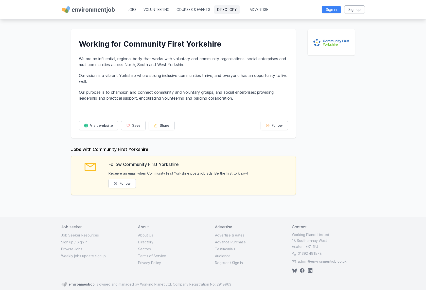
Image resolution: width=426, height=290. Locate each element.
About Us (145, 235)
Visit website (101, 125)
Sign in (82, 242)
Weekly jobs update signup (83, 256)
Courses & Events (193, 9)
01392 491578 (309, 253)
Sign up (67, 242)
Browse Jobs (71, 249)
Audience (223, 256)
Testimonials (225, 249)
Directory (227, 9)
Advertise (259, 9)
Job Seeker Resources (80, 235)
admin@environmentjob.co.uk (322, 261)
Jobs (132, 9)
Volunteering (156, 9)
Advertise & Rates (229, 235)
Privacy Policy (149, 263)
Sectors (144, 249)
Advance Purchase (230, 242)
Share (164, 125)
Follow (277, 125)
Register (222, 263)
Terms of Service (152, 256)
